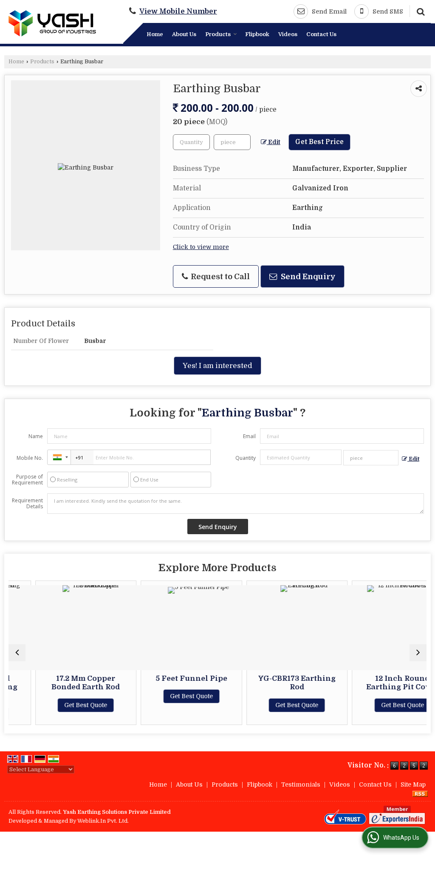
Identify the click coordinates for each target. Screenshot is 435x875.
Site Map (413, 784)
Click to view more (201, 247)
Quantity (245, 458)
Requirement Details (27, 504)
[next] (418, 652)
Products (218, 34)
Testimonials (300, 784)
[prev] (16, 652)
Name (35, 436)
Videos (287, 34)
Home (155, 34)
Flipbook (257, 34)
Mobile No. (30, 458)
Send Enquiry (307, 276)
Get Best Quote (67, 705)
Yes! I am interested (217, 366)
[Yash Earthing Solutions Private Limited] (52, 23)
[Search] (419, 11)
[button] (178, 11)
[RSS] (420, 793)
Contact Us (321, 34)
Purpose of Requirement (27, 480)
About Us (184, 34)
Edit (273, 142)
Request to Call (219, 276)
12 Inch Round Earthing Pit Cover (384, 682)
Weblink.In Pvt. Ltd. (103, 821)
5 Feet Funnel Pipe (173, 678)
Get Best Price (319, 142)
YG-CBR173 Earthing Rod (278, 682)
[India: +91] (59, 457)
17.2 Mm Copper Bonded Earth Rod (68, 682)
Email (249, 436)
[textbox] (232, 142)
